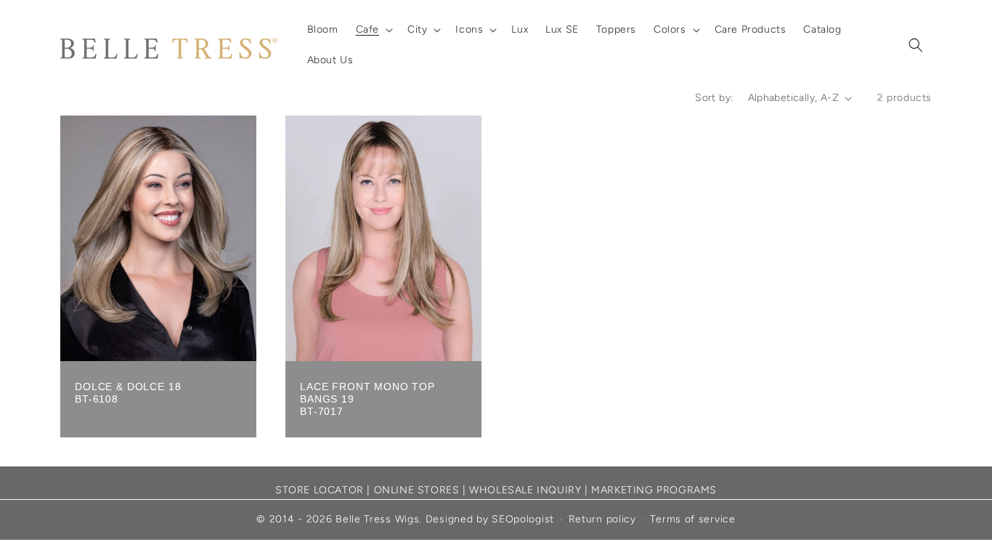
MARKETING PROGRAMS (654, 490)
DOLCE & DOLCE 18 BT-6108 (128, 393)
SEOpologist (523, 519)
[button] (373, 30)
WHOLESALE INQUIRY (525, 490)
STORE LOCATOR (319, 490)
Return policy (602, 519)
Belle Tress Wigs (377, 519)
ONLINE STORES (417, 490)
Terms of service (692, 519)
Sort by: (714, 98)
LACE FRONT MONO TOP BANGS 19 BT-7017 (367, 399)
